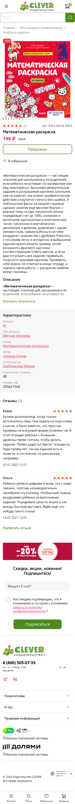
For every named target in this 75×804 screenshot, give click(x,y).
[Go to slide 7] (19, 118)
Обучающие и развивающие (41, 28)
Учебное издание (16, 32)
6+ (5, 325)
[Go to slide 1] (3, 118)
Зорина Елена (14, 356)
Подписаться (37, 624)
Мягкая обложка (16, 335)
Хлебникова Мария (19, 366)
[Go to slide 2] (6, 118)
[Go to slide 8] (22, 118)
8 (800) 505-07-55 (19, 662)
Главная (9, 28)
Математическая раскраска (26, 346)
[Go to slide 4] (11, 118)
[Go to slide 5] (14, 118)
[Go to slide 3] (8, 118)
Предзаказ (37, 149)
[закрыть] (71, 773)
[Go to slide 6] (16, 118)
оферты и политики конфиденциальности (29, 609)
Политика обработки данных (61, 773)
